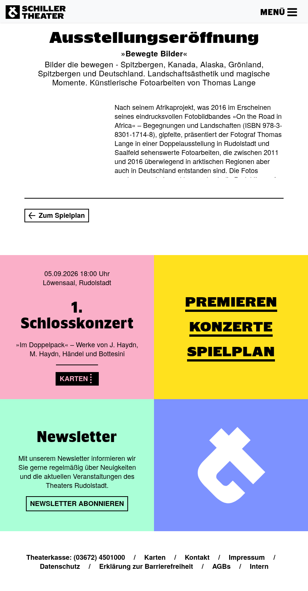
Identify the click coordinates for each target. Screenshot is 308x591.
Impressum (247, 557)
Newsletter (77, 436)
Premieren (231, 302)
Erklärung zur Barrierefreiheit (146, 566)
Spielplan (231, 351)
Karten (74, 378)
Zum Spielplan (62, 215)
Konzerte (231, 326)
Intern (259, 566)
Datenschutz (60, 566)
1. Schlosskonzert (77, 315)
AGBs (221, 566)
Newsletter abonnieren (77, 503)
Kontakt (197, 557)
